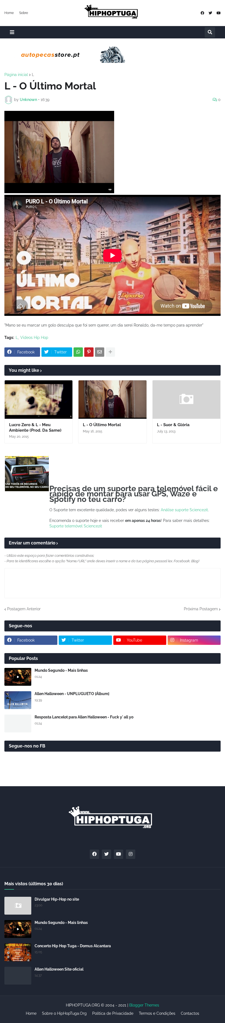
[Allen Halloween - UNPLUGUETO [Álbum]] (17, 700)
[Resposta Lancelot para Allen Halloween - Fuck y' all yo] (17, 723)
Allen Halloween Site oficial (59, 969)
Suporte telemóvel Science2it (75, 526)
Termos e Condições (157, 1013)
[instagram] (130, 854)
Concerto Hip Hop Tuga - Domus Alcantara (73, 946)
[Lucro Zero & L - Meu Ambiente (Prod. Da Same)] (38, 399)
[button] (12, 32)
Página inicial (16, 75)
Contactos (190, 1013)
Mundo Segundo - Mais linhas (61, 670)
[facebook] (202, 13)
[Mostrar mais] (110, 352)
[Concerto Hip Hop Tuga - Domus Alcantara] (17, 952)
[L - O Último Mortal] (112, 399)
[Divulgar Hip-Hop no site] (17, 906)
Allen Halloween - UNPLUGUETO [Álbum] (72, 694)
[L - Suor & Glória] (186, 399)
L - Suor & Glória (173, 424)
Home (9, 13)
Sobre (23, 13)
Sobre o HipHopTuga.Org (64, 1013)
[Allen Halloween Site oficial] (17, 976)
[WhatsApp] (78, 352)
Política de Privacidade (112, 1013)
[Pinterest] (89, 352)
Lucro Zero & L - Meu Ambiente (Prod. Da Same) (35, 427)
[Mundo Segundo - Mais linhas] (17, 677)
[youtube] (218, 13)
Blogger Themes (144, 1005)
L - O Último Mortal (102, 424)
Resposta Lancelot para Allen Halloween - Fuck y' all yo (84, 717)
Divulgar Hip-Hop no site (57, 899)
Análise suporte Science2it (184, 510)
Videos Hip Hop (34, 337)
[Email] (99, 352)
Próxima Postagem (201, 609)
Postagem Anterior (24, 609)
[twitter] (210, 13)
